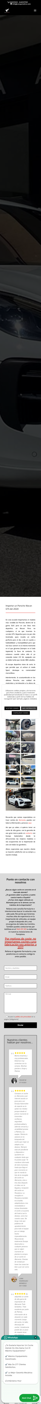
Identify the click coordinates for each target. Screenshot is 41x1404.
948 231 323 (21, 929)
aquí (29, 823)
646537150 (23, 2)
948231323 (13, 2)
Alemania (22, 820)
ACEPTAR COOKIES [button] (12, 708)
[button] (35, 1337)
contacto (29, 833)
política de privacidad (23, 1017)
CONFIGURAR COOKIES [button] (20, 713)
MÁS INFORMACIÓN (29, 708)
